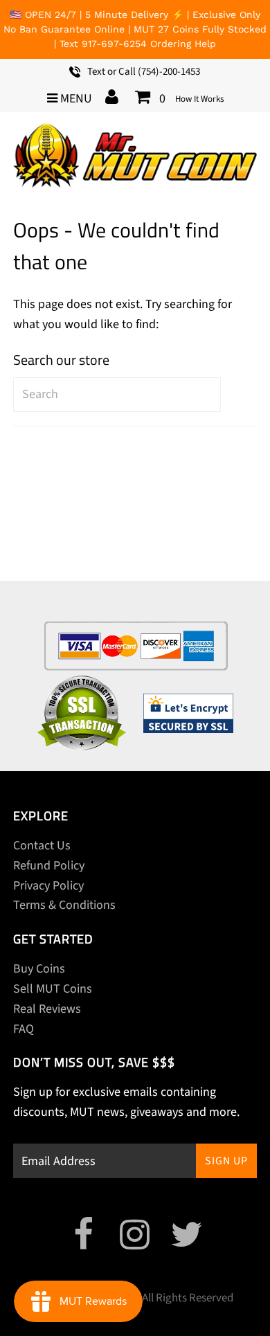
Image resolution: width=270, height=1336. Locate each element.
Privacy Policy (48, 885)
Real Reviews (47, 1009)
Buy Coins (39, 968)
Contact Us (42, 845)
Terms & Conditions (64, 905)
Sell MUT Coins (52, 989)
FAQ (23, 1029)
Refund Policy (48, 865)
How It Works (199, 99)
